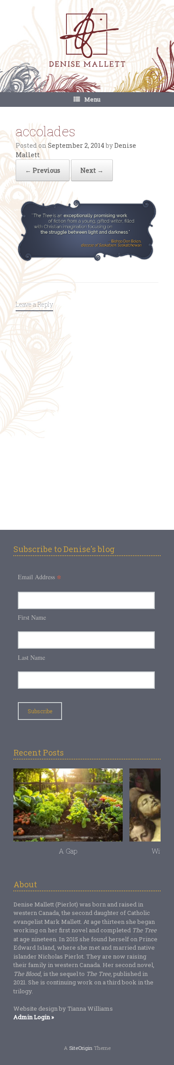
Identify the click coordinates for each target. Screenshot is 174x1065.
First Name (32, 617)
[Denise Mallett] (87, 38)
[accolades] (87, 259)
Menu (92, 99)
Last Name (31, 657)
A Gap (68, 850)
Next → (92, 170)
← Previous (42, 170)
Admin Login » (33, 1017)
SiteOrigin (80, 1048)
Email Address (40, 577)
